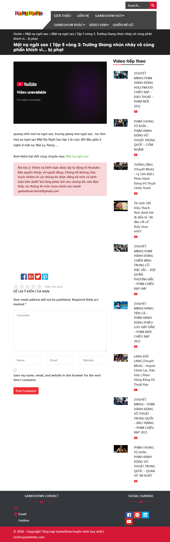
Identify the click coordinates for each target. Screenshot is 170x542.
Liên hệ (83, 15)
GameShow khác (68, 24)
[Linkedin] (145, 515)
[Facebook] (129, 515)
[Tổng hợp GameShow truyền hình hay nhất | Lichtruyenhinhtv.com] (29, 13)
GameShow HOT (108, 15)
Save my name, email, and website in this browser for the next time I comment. (57, 377)
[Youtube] (129, 522)
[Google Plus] (137, 515)
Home (17, 34)
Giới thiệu (62, 15)
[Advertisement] (60, 236)
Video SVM (98, 24)
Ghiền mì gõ (123, 24)
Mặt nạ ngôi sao (36, 34)
